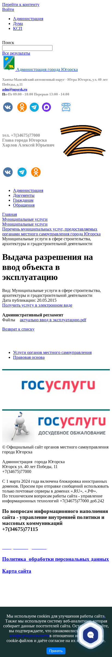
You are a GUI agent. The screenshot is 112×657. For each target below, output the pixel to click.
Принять (56, 651)
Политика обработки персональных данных (55, 559)
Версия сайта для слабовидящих (32, 37)
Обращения (24, 205)
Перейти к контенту (20, 4)
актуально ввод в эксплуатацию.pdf (53, 319)
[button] (91, 635)
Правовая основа (29, 357)
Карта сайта (16, 571)
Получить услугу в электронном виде (37, 305)
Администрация (28, 18)
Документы (24, 195)
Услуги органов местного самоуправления (52, 352)
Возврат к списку (18, 329)
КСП (17, 28)
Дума (18, 23)
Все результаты (16, 53)
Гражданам (23, 200)
